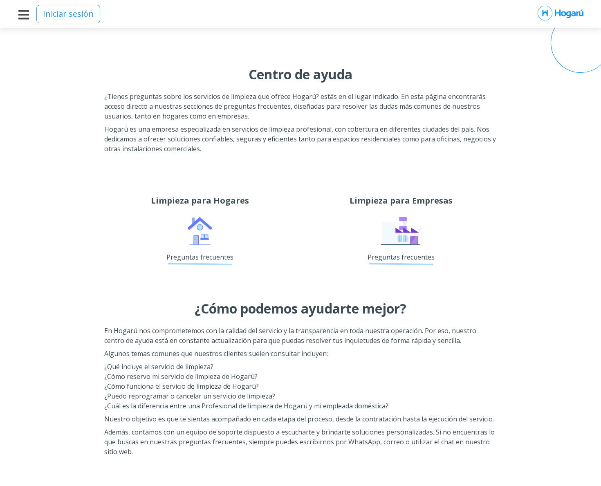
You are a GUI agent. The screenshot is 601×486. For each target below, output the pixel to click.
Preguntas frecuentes (199, 257)
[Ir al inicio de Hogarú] (560, 14)
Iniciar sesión (68, 13)
